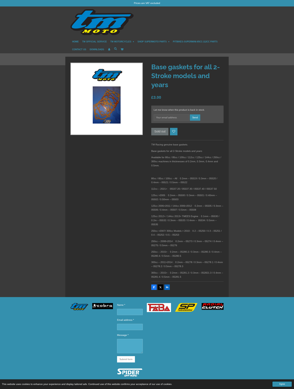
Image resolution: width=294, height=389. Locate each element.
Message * (122, 335)
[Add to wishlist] (173, 131)
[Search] (115, 49)
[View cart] (122, 49)
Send (195, 117)
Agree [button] (282, 384)
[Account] (109, 49)
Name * (121, 305)
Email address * (125, 320)
